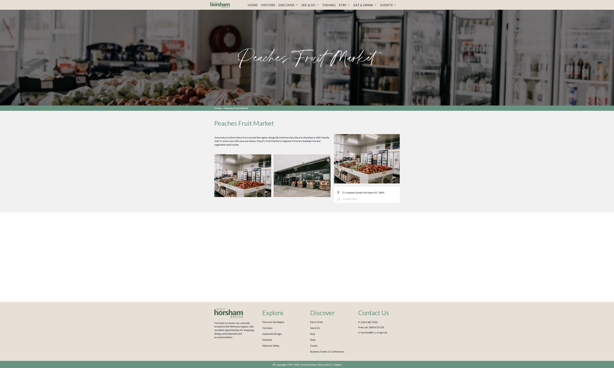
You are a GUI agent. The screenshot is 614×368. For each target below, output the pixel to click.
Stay (312, 333)
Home (217, 108)
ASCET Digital (333, 364)
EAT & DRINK (363, 5)
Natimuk (267, 339)
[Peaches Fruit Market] (242, 175)
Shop (313, 339)
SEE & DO (308, 5)
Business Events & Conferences (327, 351)
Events (314, 345)
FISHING (329, 5)
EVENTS (386, 5)
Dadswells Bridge (272, 333)
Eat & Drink (316, 321)
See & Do (315, 327)
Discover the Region (273, 321)
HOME (253, 5)
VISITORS (268, 5)
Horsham (267, 327)
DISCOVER (286, 5)
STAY (343, 5)
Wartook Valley (270, 345)
